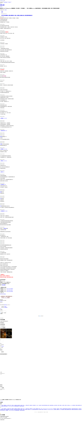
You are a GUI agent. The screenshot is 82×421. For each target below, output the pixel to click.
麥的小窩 (2, 5)
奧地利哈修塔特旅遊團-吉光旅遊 (45, 405)
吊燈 (23, 405)
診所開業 (63, 405)
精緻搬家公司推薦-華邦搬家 (75, 409)
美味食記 (5, 306)
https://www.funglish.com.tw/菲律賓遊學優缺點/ (14, 410)
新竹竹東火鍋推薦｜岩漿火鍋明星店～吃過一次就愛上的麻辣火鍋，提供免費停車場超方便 (17, 15)
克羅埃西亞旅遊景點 (22, 410)
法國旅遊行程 (30, 405)
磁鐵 (58, 405)
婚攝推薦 (7, 410)
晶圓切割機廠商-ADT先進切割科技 (54, 405)
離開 (3, 419)
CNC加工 (37, 405)
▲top (0, 308)
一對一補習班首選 (73, 405)
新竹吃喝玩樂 (5, 307)
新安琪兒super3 (69, 405)
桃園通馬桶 (15, 405)
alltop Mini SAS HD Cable (50, 409)
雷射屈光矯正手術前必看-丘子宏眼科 (18, 409)
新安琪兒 (66, 405)
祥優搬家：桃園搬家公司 (57, 409)
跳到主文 (1, 6)
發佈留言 (1, 313)
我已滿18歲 (2, 419)
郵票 (2, 405)
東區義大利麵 (27, 405)
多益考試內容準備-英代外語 (35, 409)
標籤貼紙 (13, 405)
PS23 (31, 409)
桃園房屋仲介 (5, 405)
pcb (1, 405)
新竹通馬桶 (8, 405)
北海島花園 (40, 405)
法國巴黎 (21, 405)
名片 (2, 12)
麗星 (10, 405)
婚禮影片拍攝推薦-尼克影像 (68, 409)
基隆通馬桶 (18, 405)
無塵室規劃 (34, 405)
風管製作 (61, 405)
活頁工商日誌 (25, 409)
